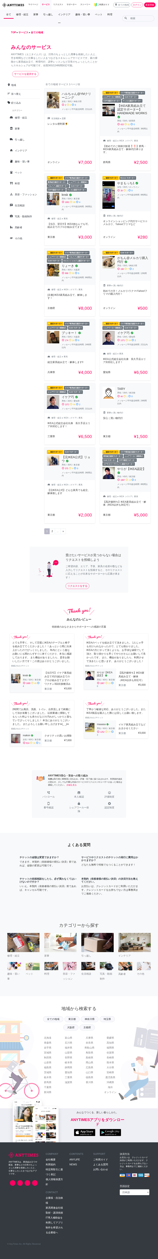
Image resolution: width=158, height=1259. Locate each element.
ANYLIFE (74, 1159)
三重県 (68, 1077)
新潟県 (47, 1092)
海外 (110, 1087)
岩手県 (47, 1047)
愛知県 (68, 1072)
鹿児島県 (110, 1077)
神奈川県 (90, 1019)
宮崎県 (110, 1072)
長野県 (68, 1057)
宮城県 (47, 1052)
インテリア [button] (64, 14)
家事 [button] (35, 14)
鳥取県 (89, 1052)
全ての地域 (53, 1019)
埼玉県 (107, 1019)
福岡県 (110, 1047)
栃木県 (47, 1077)
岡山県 (89, 1062)
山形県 (47, 1062)
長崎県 (110, 1057)
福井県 (68, 1047)
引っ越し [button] (48, 14)
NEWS (73, 1164)
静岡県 (68, 1067)
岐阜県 (68, 1062)
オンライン (110, 1092)
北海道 (47, 1037)
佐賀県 (110, 1052)
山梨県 (68, 1052)
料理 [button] (109, 14)
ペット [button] (98, 14)
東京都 (72, 1019)
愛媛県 (110, 1037)
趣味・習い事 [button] (82, 14)
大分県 (110, 1067)
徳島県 (89, 1077)
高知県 (110, 1042)
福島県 (47, 1067)
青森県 (47, 1042)
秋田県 (47, 1057)
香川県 (89, 1082)
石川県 (68, 1042)
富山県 (68, 1037)
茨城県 (47, 1072)
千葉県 (47, 1087)
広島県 (89, 1067)
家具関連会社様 (54, 1207)
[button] (121, 4)
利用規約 (51, 1164)
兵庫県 (89, 1037)
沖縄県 (110, 1082)
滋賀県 (68, 1082)
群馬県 (47, 1082)
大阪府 (71, 1027)
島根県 (89, 1057)
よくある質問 (100, 1164)
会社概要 (51, 1159)
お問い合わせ (100, 1169)
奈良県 (89, 1042)
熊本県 (110, 1062)
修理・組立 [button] (22, 14)
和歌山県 (89, 1047)
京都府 (87, 1027)
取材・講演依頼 (54, 1212)
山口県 (89, 1072)
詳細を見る (72, 785)
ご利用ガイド (100, 1159)
